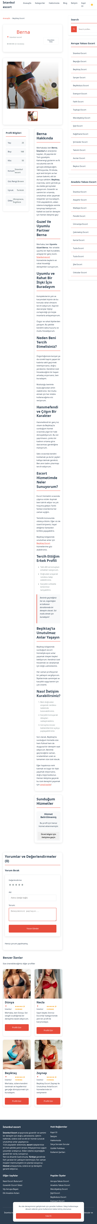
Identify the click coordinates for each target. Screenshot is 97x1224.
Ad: (10, 892)
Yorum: (12, 905)
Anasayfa (27, 3)
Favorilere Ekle (51, 41)
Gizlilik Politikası (57, 1148)
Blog (65, 3)
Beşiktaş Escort (43, 543)
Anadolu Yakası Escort (60, 1185)
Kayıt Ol (53, 1132)
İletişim (74, 3)
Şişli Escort (55, 1193)
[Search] (74, 29)
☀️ (91, 5)
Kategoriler (40, 3)
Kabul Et (48, 1216)
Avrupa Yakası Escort (59, 1181)
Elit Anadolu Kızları (11, 1193)
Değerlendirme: (15, 880)
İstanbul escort (43, 257)
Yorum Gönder (32, 929)
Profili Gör (16, 1027)
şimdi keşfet (45, 784)
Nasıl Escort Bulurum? (12, 1181)
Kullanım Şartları (57, 1152)
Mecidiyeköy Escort (59, 1189)
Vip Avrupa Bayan (10, 1189)
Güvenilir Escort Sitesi (12, 1185)
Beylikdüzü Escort (58, 1197)
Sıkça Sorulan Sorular (60, 1144)
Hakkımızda (54, 3)
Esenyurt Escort (57, 1201)
